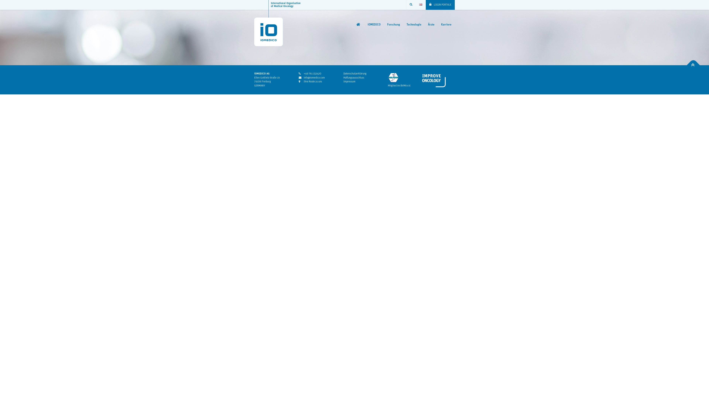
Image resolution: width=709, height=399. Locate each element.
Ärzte (431, 24)
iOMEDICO (374, 24)
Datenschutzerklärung (355, 73)
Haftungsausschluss (353, 77)
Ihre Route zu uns (312, 81)
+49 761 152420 (312, 73)
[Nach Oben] (693, 65)
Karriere (446, 24)
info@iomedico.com (314, 77)
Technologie (414, 24)
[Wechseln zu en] (421, 5)
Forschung (393, 24)
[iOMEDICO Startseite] (358, 24)
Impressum (349, 81)
